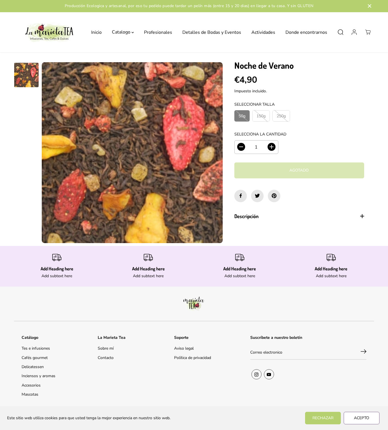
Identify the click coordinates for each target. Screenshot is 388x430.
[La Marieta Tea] (49, 32)
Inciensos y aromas (38, 376)
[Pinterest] (274, 195)
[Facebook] (240, 195)
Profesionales (158, 32)
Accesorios (31, 385)
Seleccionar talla (254, 104)
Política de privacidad (192, 357)
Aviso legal (184, 348)
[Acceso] (354, 32)
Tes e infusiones (36, 348)
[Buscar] (340, 32)
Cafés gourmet (35, 357)
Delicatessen (33, 367)
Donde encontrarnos (306, 32)
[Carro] (368, 32)
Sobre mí (106, 348)
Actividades (263, 32)
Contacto (106, 357)
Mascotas (30, 394)
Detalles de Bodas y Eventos (211, 32)
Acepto (361, 418)
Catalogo (122, 32)
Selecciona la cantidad (260, 134)
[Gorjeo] (257, 195)
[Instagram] (256, 374)
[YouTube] (269, 374)
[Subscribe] (363, 352)
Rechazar (322, 418)
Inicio (96, 32)
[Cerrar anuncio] (369, 6)
